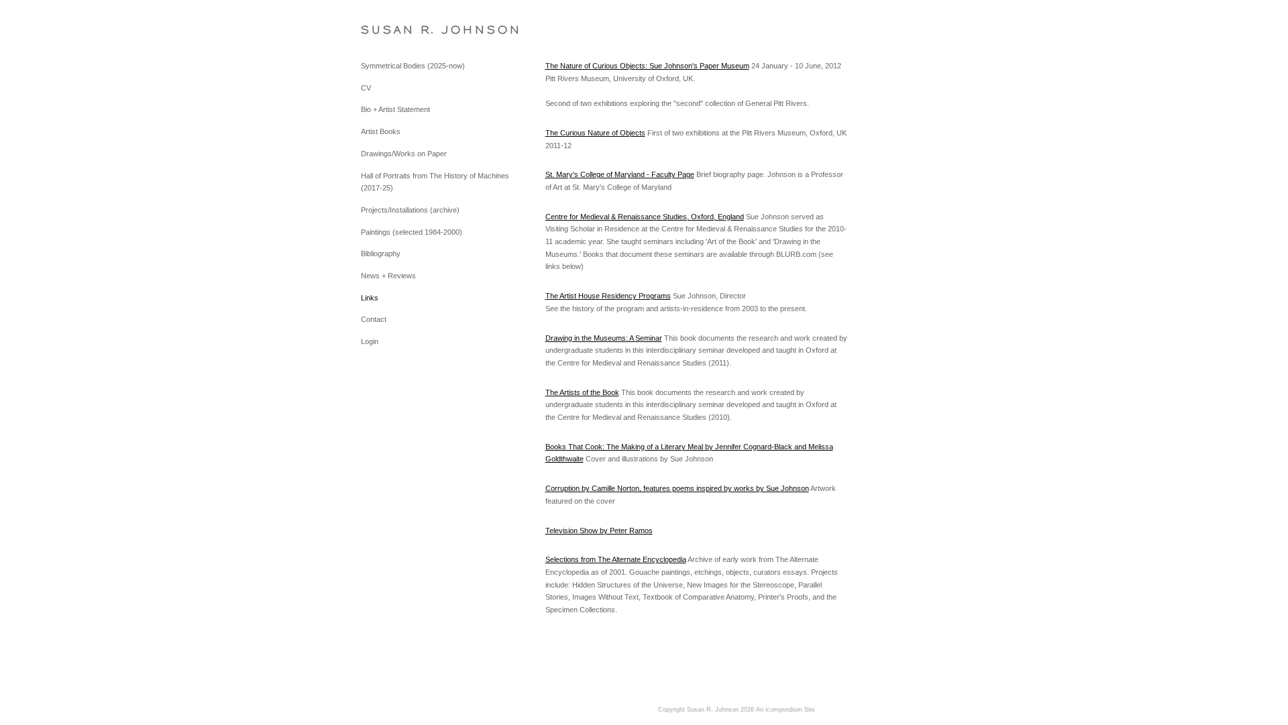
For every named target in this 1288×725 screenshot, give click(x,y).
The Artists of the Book (582, 392)
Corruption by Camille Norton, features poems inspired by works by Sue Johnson (677, 488)
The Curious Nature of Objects (595, 133)
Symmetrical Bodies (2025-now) (413, 66)
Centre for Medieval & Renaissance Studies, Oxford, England (644, 217)
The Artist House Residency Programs (608, 296)
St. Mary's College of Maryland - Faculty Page (619, 174)
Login (369, 341)
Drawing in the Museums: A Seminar (603, 338)
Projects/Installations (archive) (410, 210)
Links (369, 298)
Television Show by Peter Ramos (599, 530)
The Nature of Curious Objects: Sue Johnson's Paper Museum (647, 66)
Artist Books (380, 131)
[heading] (394, 29)
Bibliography (380, 253)
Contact (373, 319)
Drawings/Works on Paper (404, 154)
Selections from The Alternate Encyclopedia (615, 559)
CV (366, 88)
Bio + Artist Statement (395, 109)
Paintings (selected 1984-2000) (411, 232)
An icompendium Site (785, 709)
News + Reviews (388, 276)
